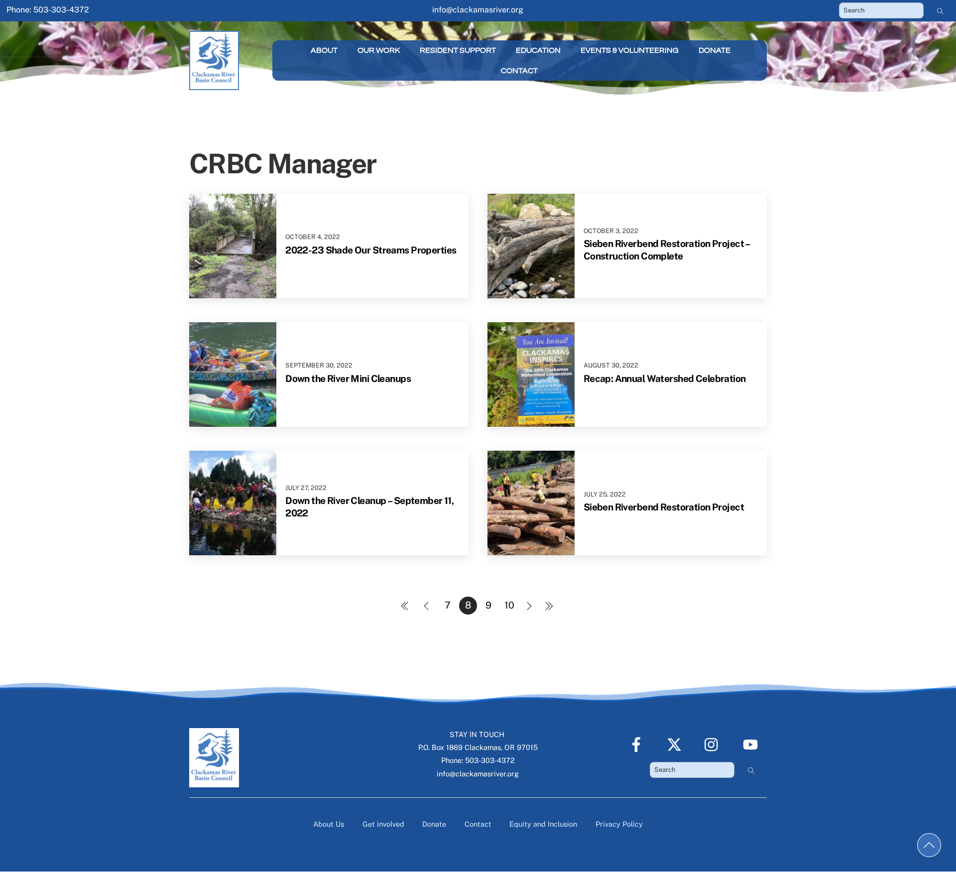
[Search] (940, 10)
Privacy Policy (619, 824)
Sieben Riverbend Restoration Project (664, 506)
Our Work (379, 50)
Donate (714, 50)
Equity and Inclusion (543, 824)
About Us (328, 824)
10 (509, 605)
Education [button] (538, 50)
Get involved (383, 824)
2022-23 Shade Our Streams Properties (370, 250)
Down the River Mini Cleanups (348, 378)
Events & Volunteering (630, 50)
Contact (519, 71)
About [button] (324, 50)
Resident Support (458, 50)
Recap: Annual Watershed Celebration (665, 378)
